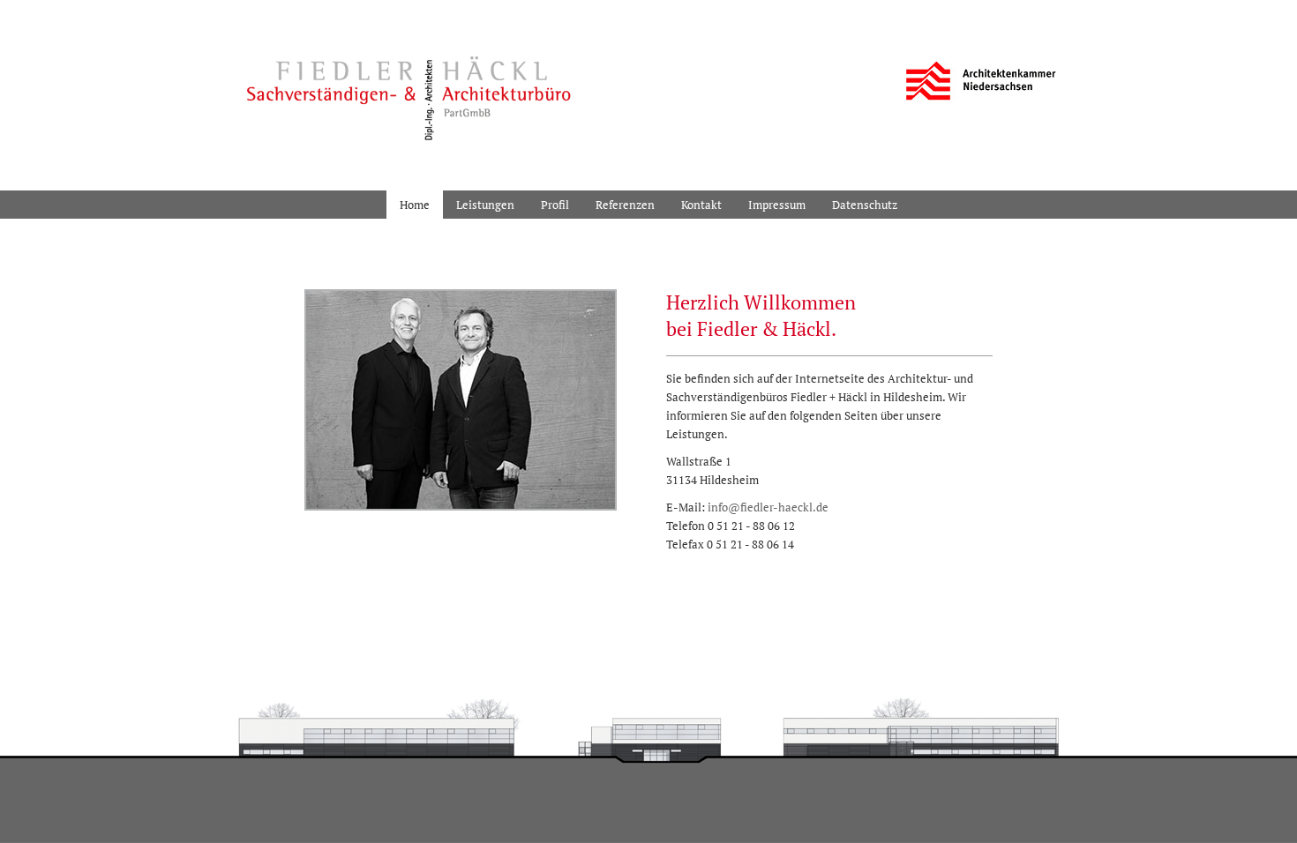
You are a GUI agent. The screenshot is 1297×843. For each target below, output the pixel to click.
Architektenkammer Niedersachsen (981, 81)
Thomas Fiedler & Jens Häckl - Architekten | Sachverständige (403, 91)
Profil (555, 205)
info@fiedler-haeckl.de (768, 507)
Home (415, 205)
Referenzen (625, 205)
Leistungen (485, 205)
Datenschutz (864, 205)
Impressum (777, 205)
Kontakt (701, 205)
